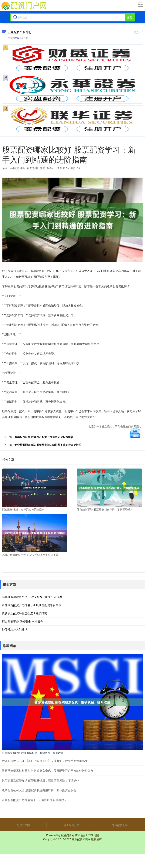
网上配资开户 (71, 825)
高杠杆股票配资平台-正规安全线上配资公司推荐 (32, 597)
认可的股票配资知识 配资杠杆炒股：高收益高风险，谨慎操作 (40, 780)
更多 (137, 32)
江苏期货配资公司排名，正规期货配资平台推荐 (31, 605)
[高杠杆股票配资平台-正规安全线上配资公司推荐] (34, 533)
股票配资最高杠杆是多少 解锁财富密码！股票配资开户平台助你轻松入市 (47, 770)
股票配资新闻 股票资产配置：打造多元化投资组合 (44, 437)
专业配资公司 (120, 825)
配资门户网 (23, 825)
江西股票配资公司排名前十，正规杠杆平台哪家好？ (34, 800)
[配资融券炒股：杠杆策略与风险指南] (34, 487)
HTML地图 (92, 835)
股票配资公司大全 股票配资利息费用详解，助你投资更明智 (39, 790)
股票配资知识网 (81, 839)
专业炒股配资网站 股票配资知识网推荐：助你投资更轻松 (48, 444)
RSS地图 (80, 835)
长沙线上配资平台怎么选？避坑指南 (24, 613)
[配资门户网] (23, 6)
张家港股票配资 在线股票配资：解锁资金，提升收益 (32, 753)
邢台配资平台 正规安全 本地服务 (22, 621)
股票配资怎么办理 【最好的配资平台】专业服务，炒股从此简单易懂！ (46, 761)
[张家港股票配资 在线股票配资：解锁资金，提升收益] (72, 702)
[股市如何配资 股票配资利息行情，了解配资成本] (109, 487)
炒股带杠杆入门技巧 (14, 629)
